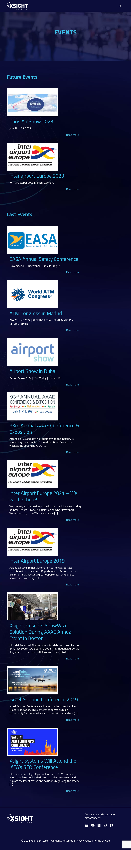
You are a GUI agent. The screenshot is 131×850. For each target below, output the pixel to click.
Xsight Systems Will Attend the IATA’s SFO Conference (42, 764)
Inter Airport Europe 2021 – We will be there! (43, 496)
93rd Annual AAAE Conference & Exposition (44, 429)
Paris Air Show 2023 (31, 121)
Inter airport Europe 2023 (36, 176)
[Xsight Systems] (17, 5)
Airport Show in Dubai (32, 371)
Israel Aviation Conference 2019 (43, 699)
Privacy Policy (84, 840)
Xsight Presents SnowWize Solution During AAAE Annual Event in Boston (41, 632)
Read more (72, 134)
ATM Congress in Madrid (35, 313)
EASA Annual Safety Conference (43, 259)
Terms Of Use (102, 840)
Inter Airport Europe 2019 (37, 561)
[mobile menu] (111, 6)
